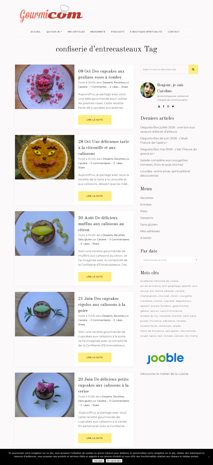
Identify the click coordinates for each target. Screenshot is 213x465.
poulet (144, 321)
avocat (144, 291)
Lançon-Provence (171, 311)
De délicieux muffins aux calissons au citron (101, 224)
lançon (154, 311)
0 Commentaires (100, 163)
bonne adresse (164, 291)
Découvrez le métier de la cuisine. (164, 373)
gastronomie (180, 306)
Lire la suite (95, 119)
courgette (185, 296)
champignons (148, 296)
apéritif (186, 286)
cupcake (169, 301)
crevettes (146, 301)
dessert (145, 306)
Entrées (146, 204)
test (160, 336)
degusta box (183, 301)
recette (181, 321)
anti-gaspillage (171, 286)
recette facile (148, 326)
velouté (179, 336)
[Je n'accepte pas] (209, 457)
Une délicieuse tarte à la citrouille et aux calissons (103, 148)
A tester (146, 237)
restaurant (165, 326)
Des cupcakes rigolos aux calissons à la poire (101, 305)
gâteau (144, 311)
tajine (152, 336)
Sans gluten (85, 239)
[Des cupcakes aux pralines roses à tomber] (44, 87)
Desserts (108, 82)
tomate (168, 336)
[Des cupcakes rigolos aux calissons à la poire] (44, 314)
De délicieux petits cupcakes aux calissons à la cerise (103, 385)
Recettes (119, 82)
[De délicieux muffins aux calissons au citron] (44, 233)
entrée (155, 306)
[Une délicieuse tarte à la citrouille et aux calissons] (44, 157)
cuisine (158, 301)
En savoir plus (114, 461)
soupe (144, 336)
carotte (180, 291)
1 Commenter (99, 86)
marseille (165, 316)
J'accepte (98, 461)
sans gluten (172, 331)
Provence (156, 321)
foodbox (166, 306)
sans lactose (188, 331)
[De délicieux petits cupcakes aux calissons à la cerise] (44, 395)
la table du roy (149, 316)
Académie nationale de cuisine (159, 281)
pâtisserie (169, 321)
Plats (143, 211)
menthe (177, 316)
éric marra (191, 336)
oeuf (186, 316)
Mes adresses (150, 231)
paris (193, 316)
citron (174, 296)
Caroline (83, 86)
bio (152, 291)
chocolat (163, 296)
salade (177, 326)
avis (194, 286)
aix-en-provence (150, 286)
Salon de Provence (152, 331)
